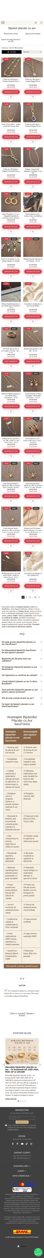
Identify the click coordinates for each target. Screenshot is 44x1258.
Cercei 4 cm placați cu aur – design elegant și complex (11, 260)
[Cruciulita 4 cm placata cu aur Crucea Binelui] (33, 292)
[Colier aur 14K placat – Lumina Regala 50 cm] (33, 67)
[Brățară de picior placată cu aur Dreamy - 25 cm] (33, 247)
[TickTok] (27, 1144)
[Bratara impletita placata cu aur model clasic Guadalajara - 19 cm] (11, 382)
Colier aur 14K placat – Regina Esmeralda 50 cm (11, 170)
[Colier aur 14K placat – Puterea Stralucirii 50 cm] (11, 67)
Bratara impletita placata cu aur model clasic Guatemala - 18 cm (11, 305)
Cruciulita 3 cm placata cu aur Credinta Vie (33, 574)
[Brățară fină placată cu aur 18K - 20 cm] (33, 337)
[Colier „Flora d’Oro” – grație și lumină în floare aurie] (11, 112)
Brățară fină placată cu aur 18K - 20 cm (33, 350)
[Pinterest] (17, 1144)
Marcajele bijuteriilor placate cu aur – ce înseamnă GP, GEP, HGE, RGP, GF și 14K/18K (22, 1069)
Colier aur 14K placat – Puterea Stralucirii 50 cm (11, 80)
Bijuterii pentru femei (11, 34)
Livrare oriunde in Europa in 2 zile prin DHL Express (22, 1237)
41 (35, 597)
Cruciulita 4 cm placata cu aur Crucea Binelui (33, 305)
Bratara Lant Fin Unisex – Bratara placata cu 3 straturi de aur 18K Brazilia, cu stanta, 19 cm (33, 530)
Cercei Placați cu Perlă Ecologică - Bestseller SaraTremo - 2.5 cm (33, 395)
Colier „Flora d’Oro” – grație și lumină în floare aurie (11, 125)
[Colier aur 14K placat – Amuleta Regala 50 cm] (33, 112)
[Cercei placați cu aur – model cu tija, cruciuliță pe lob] (33, 202)
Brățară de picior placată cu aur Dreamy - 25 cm (33, 260)
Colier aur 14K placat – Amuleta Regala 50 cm (33, 125)
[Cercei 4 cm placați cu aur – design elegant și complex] (11, 247)
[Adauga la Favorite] (11, 97)
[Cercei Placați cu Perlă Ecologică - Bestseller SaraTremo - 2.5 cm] (33, 382)
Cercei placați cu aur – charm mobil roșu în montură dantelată (33, 440)
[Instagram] (31, 1144)
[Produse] (3, 23)
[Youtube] (22, 1144)
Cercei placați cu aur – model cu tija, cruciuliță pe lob (33, 215)
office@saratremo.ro (23, 1158)
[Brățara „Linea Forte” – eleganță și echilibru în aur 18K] (33, 157)
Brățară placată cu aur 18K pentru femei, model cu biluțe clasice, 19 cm (11, 575)
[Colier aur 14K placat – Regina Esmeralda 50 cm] (11, 157)
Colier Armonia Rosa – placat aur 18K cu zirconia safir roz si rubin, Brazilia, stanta (33, 485)
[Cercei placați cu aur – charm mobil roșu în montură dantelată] (33, 427)
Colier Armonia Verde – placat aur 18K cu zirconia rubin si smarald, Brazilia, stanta (11, 530)
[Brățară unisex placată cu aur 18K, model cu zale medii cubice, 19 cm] (11, 427)
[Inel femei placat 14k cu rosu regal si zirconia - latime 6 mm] (11, 337)
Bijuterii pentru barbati (33, 34)
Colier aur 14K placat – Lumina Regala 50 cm (33, 80)
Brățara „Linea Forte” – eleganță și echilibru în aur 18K (33, 170)
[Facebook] (13, 1144)
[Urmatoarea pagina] (38, 597)
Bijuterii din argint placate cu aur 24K (11, 40)
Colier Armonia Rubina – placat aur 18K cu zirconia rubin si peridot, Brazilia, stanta (11, 485)
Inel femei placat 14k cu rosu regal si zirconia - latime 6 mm (11, 350)
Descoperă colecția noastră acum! (22, 966)
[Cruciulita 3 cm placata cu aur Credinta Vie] (33, 561)
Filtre (12, 52)
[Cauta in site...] (41, 22)
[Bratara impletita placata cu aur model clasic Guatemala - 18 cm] (11, 292)
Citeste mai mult (10, 1099)
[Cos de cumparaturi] (35, 22)
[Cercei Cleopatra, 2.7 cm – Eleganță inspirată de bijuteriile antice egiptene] (11, 202)
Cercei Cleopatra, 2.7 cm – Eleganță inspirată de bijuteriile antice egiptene (11, 215)
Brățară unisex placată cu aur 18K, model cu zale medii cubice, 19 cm (11, 440)
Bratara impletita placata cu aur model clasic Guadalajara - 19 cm (11, 395)
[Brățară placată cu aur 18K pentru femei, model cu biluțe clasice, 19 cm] (11, 561)
